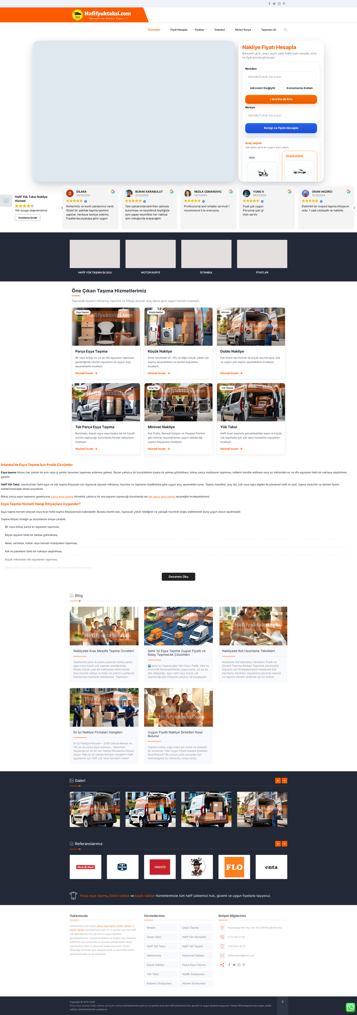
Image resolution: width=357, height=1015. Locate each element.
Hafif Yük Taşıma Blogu (95, 272)
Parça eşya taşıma (93, 896)
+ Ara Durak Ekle (281, 99)
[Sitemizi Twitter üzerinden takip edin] (274, 3)
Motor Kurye (243, 29)
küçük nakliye (145, 896)
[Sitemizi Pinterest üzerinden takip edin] (283, 3)
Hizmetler (154, 29)
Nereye (250, 107)
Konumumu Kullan (300, 88)
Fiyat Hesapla (179, 29)
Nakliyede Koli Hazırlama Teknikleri (248, 651)
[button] (354, 208)
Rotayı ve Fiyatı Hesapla (281, 128)
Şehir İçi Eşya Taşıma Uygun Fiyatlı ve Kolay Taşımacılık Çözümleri (176, 652)
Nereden (251, 68)
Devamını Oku (178, 576)
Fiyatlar (199, 29)
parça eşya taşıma (62, 496)
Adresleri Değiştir (262, 88)
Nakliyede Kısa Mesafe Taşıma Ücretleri (103, 651)
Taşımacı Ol (268, 29)
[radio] (262, 175)
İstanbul (220, 29)
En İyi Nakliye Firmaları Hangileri (97, 732)
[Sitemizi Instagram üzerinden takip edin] (279, 3)
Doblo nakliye (119, 896)
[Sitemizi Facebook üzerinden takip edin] (269, 3)
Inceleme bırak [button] (27, 217)
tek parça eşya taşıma (162, 496)
